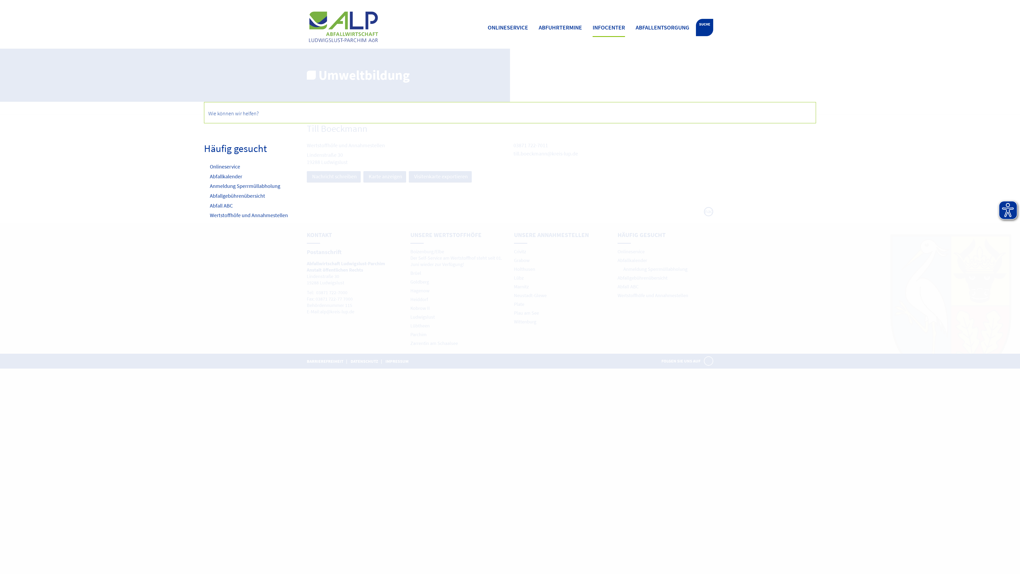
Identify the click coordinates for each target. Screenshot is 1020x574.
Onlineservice (225, 166)
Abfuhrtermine (560, 27)
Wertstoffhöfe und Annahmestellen (249, 215)
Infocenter (609, 27)
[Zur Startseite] (378, 27)
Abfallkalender (226, 176)
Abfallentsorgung (662, 27)
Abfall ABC (221, 205)
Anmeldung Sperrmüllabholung (245, 186)
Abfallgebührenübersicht (237, 195)
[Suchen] (805, 112)
